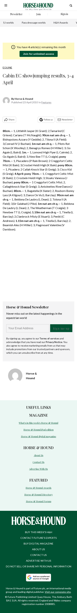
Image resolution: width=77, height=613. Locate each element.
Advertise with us (38, 560)
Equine (7, 67)
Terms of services (49, 338)
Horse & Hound (24, 98)
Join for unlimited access (38, 53)
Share (12, 119)
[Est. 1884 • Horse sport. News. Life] (38, 5)
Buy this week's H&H (38, 532)
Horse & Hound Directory (38, 494)
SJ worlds (8, 22)
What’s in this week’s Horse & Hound (38, 422)
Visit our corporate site (58, 591)
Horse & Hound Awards (38, 487)
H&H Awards (61, 22)
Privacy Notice (54, 342)
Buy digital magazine (38, 543)
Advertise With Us (38, 468)
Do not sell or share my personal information (38, 566)
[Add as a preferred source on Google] (38, 577)
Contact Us (38, 462)
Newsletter (67, 119)
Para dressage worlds (34, 22)
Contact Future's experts (38, 537)
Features (46, 102)
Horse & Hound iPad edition (38, 429)
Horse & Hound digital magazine (38, 436)
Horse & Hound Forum (38, 501)
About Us (38, 455)
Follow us (48, 119)
